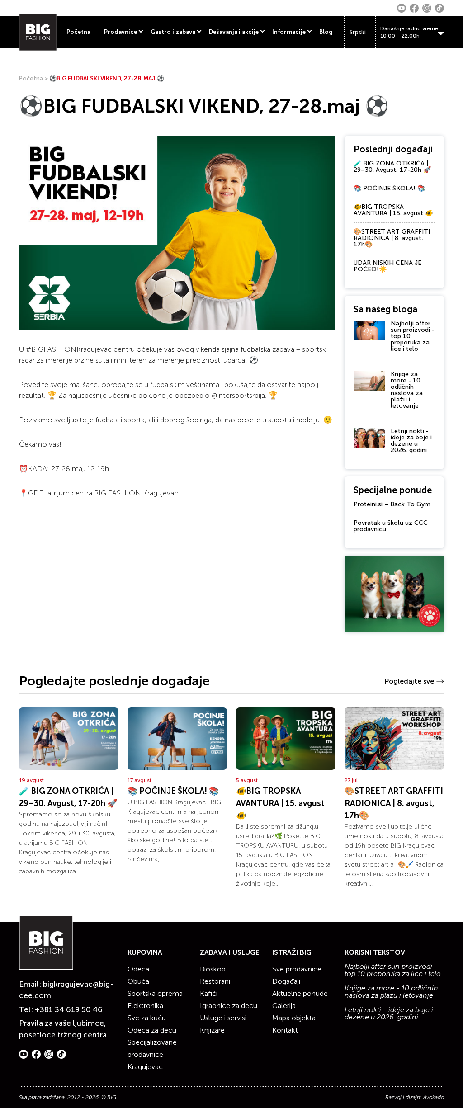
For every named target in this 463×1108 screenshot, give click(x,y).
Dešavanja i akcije (234, 31)
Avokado (433, 1097)
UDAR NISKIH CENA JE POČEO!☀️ (387, 266)
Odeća (138, 969)
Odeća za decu (152, 1030)
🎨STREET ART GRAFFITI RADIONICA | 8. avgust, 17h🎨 (392, 238)
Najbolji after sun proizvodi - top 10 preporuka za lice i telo (393, 970)
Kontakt (285, 1030)
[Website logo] (38, 32)
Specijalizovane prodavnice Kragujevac (152, 1054)
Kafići (208, 993)
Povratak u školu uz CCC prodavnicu (391, 526)
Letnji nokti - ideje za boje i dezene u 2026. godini (411, 440)
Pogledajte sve (409, 681)
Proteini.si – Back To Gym (392, 504)
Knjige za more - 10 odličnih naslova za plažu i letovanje (407, 390)
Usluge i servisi (223, 1018)
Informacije (289, 31)
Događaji (286, 981)
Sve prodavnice (296, 969)
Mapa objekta (294, 1018)
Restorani (215, 981)
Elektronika (145, 1005)
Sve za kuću (147, 1018)
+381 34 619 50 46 (69, 1009)
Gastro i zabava (173, 31)
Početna (78, 31)
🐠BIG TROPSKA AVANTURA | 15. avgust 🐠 (393, 210)
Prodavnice (120, 31)
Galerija (284, 1005)
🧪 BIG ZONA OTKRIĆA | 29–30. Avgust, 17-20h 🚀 (392, 167)
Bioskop (213, 969)
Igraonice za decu (228, 1005)
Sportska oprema (155, 993)
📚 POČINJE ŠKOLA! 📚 (389, 188)
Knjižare (212, 1030)
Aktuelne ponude (300, 993)
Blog (326, 31)
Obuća (138, 981)
